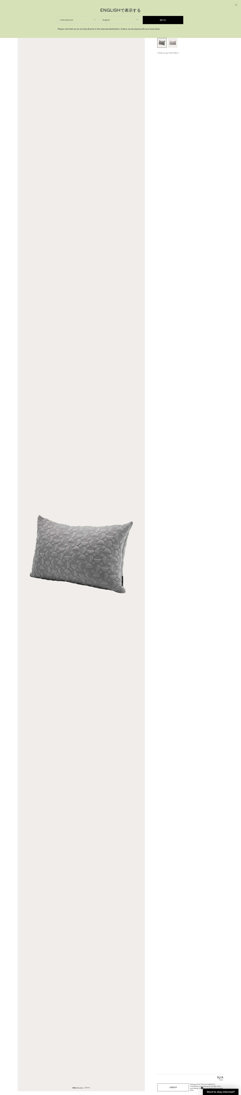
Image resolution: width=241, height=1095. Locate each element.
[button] (220, 1092)
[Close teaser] (202, 1088)
